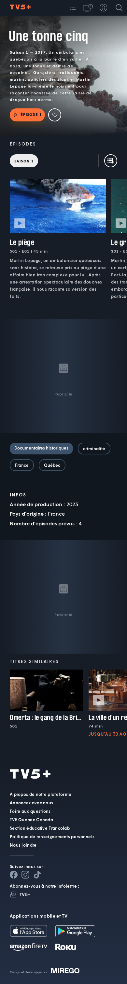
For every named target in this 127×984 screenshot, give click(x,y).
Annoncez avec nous (31, 802)
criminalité (94, 448)
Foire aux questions (30, 811)
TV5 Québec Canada (31, 819)
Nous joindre (23, 845)
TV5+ (25, 894)
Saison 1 (24, 161)
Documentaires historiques (41, 447)
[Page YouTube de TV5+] (37, 875)
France (22, 465)
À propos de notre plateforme (40, 794)
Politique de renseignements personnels (52, 836)
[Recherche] (119, 8)
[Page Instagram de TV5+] (25, 875)
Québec (52, 465)
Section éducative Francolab (40, 828)
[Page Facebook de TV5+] (14, 875)
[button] (72, 8)
